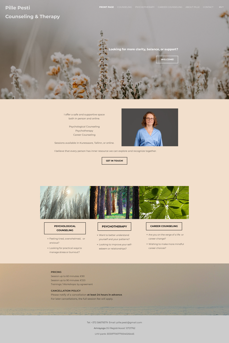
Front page (106, 7)
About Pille (193, 7)
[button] (221, 7)
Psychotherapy (145, 7)
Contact (208, 7)
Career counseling (170, 7)
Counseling (124, 7)
